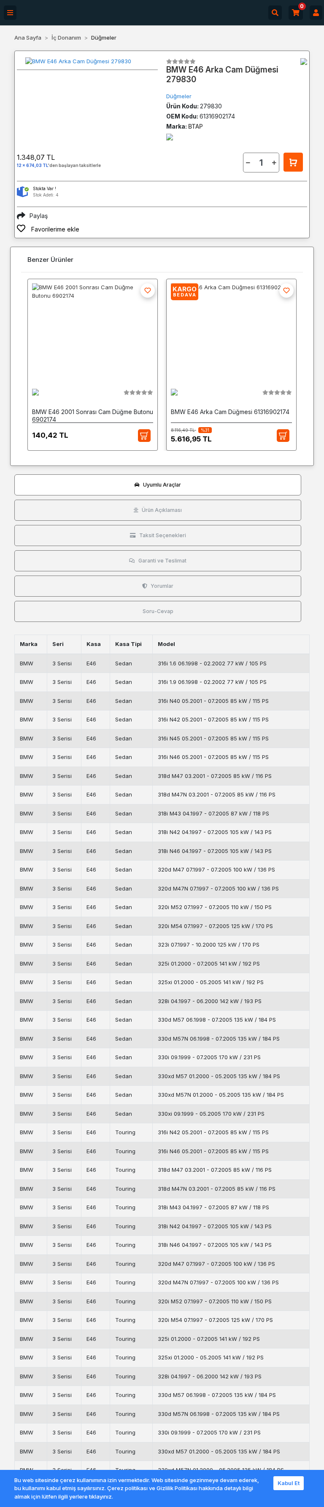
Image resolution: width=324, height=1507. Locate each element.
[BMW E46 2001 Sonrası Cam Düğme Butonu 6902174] (92, 329)
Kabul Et (289, 1483)
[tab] (157, 484)
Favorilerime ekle (54, 229)
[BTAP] (303, 61)
